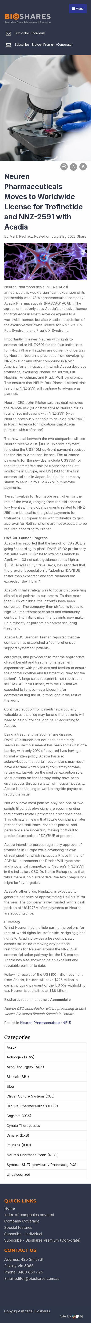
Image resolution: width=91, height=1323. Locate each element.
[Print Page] (64, 166)
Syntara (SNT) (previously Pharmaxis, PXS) (42, 1165)
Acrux (12, 1047)
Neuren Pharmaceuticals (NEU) (32, 1155)
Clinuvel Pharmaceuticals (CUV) (32, 1106)
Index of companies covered (29, 1214)
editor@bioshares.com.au (37, 1278)
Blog (10, 1086)
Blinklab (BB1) (18, 1077)
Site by (66, 1316)
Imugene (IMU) (19, 1145)
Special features (18, 1227)
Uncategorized (18, 1174)
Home (9, 1208)
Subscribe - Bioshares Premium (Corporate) (42, 1240)
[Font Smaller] (73, 167)
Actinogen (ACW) (20, 1057)
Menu (79, 8)
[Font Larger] (83, 166)
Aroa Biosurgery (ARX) (25, 1067)
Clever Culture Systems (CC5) (31, 1096)
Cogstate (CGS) (19, 1116)
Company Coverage (21, 1221)
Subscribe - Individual (23, 1234)
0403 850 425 (30, 1272)
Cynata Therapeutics (23, 1125)
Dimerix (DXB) (18, 1135)
